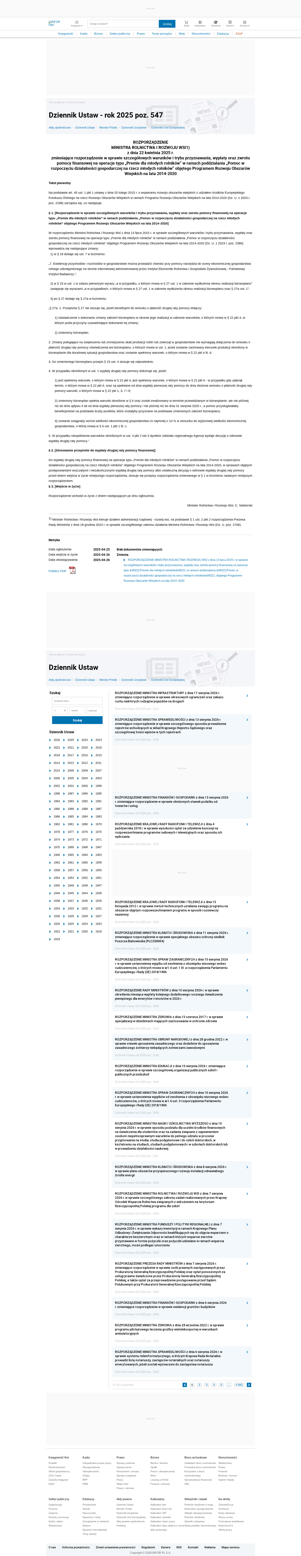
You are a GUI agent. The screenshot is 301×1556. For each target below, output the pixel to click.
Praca (120, 1479)
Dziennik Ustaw (76, 102)
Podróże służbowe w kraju (198, 1504)
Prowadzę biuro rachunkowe (200, 1467)
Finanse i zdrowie (160, 1484)
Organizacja (55, 1504)
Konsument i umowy (128, 1471)
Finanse (222, 1471)
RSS (179, 1547)
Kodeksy (121, 1525)
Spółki (153, 1467)
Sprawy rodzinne (126, 1463)
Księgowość (65, 33)
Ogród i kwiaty (226, 1479)
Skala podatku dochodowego (200, 1525)
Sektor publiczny (120, 33)
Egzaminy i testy (92, 1517)
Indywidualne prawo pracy (97, 1463)
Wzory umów (225, 1517)
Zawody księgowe (58, 1479)
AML (187, 1484)
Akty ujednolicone (60, 127)
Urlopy (86, 1475)
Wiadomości (225, 1463)
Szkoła (86, 1508)
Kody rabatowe (226, 1513)
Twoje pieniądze (162, 33)
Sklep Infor (122, 1484)
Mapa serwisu (231, 1547)
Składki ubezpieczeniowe (198, 1513)
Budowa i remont (227, 1475)
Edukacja (223, 33)
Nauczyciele (89, 1513)
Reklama (209, 1547)
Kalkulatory (157, 1499)
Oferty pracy (225, 1529)
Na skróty (224, 1499)
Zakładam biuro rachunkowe (200, 1463)
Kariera (165, 1547)
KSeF (239, 33)
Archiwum (223, 1508)
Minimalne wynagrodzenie (198, 1508)
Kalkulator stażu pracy (162, 1521)
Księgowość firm (59, 1457)
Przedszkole (89, 1504)
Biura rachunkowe (195, 1457)
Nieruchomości (201, 33)
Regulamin (148, 1547)
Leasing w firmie (159, 1479)
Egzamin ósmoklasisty (95, 1529)
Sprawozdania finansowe (198, 1479)
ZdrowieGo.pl (225, 1504)
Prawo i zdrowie (125, 1488)
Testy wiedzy (90, 1533)
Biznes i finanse (159, 1463)
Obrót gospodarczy (59, 1471)
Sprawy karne (124, 1467)
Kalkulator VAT (158, 1513)
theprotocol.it (225, 1525)
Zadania (53, 1513)
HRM (85, 1484)
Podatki (53, 1463)
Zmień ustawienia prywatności (115, 1547)
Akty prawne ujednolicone (131, 1521)
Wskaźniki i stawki (195, 1499)
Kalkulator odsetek (160, 1517)
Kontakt (193, 1547)
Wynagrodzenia (91, 1467)
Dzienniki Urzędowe (134, 127)
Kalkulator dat (158, 1504)
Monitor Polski (108, 127)
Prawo (141, 33)
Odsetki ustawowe (194, 1521)
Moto (182, 33)
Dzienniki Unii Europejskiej (168, 127)
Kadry (83, 33)
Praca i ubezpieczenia (162, 1471)
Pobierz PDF (57, 571)
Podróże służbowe (194, 1517)
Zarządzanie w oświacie (96, 1521)
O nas (52, 1547)
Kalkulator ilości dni (161, 1508)
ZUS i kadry (55, 1475)
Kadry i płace (56, 1521)
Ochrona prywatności (76, 1547)
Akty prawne (124, 1499)
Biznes (98, 33)
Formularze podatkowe (231, 1521)
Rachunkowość (57, 1467)
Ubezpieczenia (91, 1471)
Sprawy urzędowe (126, 1475)
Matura (86, 1525)
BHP (85, 1479)
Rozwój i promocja (59, 1517)
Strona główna (57, 102)
